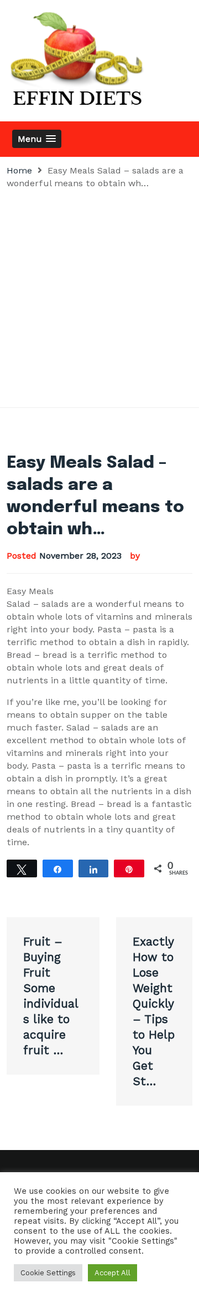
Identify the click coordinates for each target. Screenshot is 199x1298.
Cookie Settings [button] (48, 1273)
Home (19, 170)
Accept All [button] (112, 1273)
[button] (36, 139)
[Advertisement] (99, 295)
